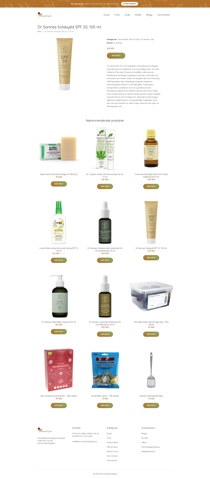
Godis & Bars (112, 442)
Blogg (149, 14)
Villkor (144, 442)
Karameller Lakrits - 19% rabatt (105, 396)
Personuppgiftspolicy (150, 447)
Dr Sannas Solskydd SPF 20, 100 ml (151, 248)
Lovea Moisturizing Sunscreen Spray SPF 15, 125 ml (58, 249)
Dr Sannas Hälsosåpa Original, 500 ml (59, 322)
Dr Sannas (145, 39)
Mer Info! (116, 55)
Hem (39, 31)
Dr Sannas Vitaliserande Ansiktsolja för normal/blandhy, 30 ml (105, 249)
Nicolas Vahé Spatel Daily (151, 396)
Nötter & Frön (112, 451)
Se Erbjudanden (129, 4)
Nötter (138, 14)
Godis (127, 14)
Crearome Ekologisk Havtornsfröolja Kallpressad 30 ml (151, 175)
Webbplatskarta (148, 451)
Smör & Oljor (134, 39)
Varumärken (163, 14)
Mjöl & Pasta (112, 447)
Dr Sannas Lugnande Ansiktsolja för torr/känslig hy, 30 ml (105, 323)
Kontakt (144, 438)
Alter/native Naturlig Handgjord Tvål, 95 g (58, 174)
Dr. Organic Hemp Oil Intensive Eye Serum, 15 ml (105, 175)
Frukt (117, 14)
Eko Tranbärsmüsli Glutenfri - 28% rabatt (59, 396)
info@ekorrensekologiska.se (84, 441)
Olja (152, 39)
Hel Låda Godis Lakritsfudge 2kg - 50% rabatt (151, 323)
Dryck (107, 14)
